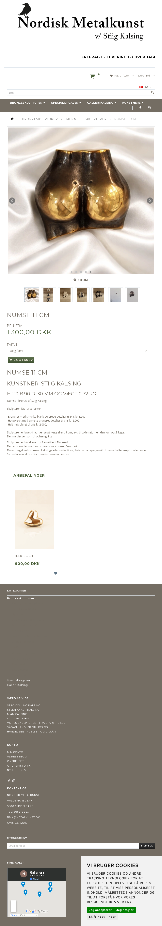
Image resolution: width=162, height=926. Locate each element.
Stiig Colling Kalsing (23, 705)
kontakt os (26, 454)
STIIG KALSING (61, 383)
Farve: (13, 344)
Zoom (82, 280)
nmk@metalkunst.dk (23, 817)
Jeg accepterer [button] (100, 910)
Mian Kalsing (17, 714)
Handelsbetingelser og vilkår (31, 731)
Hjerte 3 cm (24, 555)
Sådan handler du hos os (27, 727)
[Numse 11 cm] (81, 200)
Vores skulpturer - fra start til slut (37, 722)
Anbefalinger (29, 475)
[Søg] (152, 93)
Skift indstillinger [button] (102, 916)
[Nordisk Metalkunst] (81, 22)
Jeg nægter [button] (125, 910)
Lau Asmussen (18, 718)
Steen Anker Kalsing (23, 709)
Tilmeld (147, 845)
